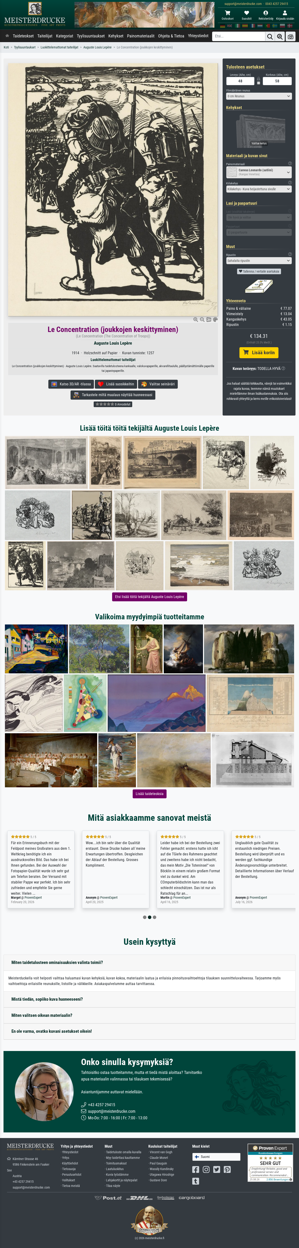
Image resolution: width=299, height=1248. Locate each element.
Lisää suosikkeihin (118, 384)
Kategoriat (64, 36)
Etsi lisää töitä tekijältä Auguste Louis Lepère (149, 597)
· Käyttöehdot (69, 1163)
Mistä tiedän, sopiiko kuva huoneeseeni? (47, 999)
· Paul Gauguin (157, 1163)
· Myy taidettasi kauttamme (122, 1158)
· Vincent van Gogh (160, 1152)
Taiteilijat (44, 36)
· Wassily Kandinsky (161, 1169)
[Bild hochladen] (290, 36)
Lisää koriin (262, 352)
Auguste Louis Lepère (97, 47)
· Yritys (65, 1158)
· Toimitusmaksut (116, 1163)
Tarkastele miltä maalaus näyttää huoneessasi (115, 395)
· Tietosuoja (68, 1169)
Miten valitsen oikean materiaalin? (41, 1015)
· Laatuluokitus (114, 1169)
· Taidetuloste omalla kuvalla (123, 1152)
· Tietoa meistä (70, 1186)
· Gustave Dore (157, 1180)
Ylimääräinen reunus (238, 90)
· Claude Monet (158, 1158)
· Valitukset (68, 1180)
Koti (6, 47)
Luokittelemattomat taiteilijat (59, 47)
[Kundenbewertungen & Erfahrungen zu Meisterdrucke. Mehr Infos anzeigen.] (270, 1162)
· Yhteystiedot (69, 1152)
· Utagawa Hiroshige (161, 1175)
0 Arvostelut (122, 404)
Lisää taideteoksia (150, 794)
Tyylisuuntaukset (91, 36)
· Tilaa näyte (112, 1186)
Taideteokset (23, 36)
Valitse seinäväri (161, 384)
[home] (7, 36)
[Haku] (270, 36)
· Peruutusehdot (71, 1175)
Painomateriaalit (140, 36)
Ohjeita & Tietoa (171, 36)
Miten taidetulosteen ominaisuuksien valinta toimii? (57, 962)
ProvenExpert (34, 898)
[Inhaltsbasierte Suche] (280, 36)
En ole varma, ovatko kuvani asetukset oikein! (51, 1031)
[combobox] (259, 96)
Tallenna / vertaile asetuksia (260, 271)
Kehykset (115, 36)
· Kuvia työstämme (117, 1175)
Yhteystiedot (198, 35)
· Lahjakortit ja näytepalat (121, 1180)
